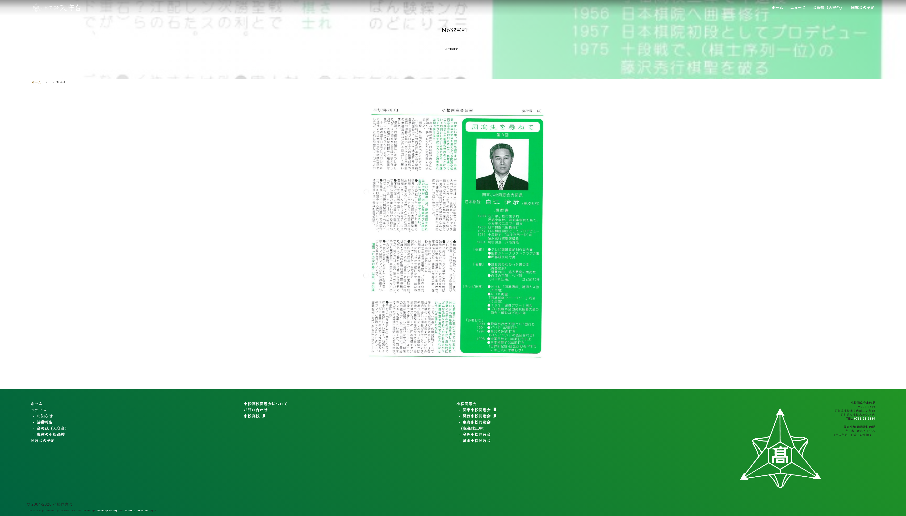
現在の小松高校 (51, 435)
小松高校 (252, 416)
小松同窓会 (467, 404)
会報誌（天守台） (828, 8)
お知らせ (45, 416)
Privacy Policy (107, 510)
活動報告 (45, 422)
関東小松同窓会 (477, 410)
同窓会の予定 (862, 8)
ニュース (798, 8)
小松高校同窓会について (266, 404)
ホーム (777, 8)
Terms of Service (136, 510)
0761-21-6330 (864, 418)
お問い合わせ (256, 410)
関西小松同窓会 (477, 416)
